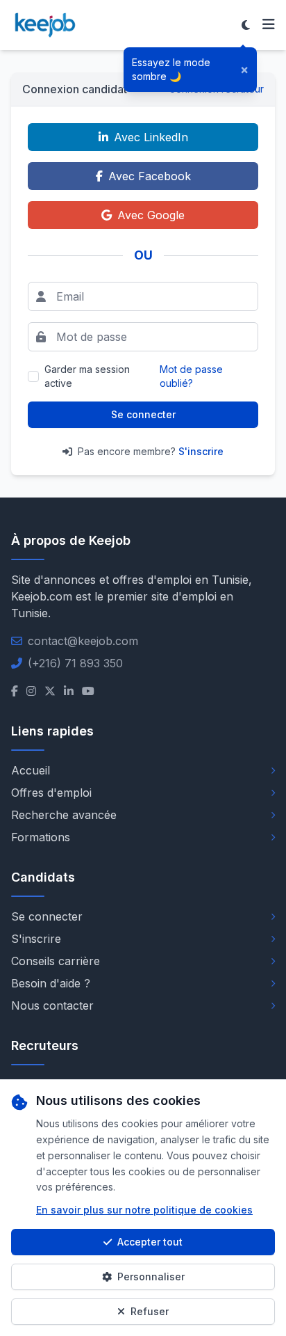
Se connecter (143, 414)
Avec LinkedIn (151, 137)
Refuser (150, 1311)
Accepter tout (150, 1242)
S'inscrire (201, 451)
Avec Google (151, 215)
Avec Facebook (149, 176)
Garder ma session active (87, 376)
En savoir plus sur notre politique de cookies (144, 1210)
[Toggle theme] (246, 25)
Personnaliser (151, 1276)
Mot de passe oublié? (191, 376)
